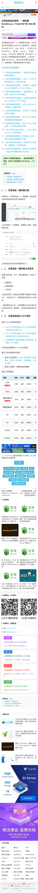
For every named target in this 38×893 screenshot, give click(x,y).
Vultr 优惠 (5, 872)
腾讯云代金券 (30, 872)
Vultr (27, 847)
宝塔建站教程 (8, 476)
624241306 (11, 628)
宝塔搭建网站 (20, 476)
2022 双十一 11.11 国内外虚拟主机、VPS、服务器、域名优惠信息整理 (28, 586)
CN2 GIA (17, 875)
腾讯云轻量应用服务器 (7, 854)
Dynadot (4, 858)
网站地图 (20, 884)
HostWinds (17, 851)
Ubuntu (4, 879)
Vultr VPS (17, 861)
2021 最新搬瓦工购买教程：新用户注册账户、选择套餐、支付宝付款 (20, 360)
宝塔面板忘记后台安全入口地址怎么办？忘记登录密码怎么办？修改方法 (10, 519)
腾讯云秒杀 (29, 861)
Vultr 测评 (17, 868)
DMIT (3, 861)
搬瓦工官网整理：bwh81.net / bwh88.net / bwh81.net (10, 493)
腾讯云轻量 (29, 868)
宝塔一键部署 (8, 472)
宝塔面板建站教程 (8, 68)
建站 (3, 7)
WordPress (17, 854)
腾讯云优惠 (5, 851)
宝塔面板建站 (23, 480)
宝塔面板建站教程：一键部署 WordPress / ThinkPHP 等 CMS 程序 (18, 24)
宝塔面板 (13, 480)
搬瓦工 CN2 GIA (31, 858)
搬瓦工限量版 (6, 868)
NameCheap (30, 854)
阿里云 (28, 851)
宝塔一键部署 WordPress (24, 472)
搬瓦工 (4, 847)
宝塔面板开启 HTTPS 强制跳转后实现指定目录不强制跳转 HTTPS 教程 (28, 562)
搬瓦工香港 (29, 879)
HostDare (17, 865)
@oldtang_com (12, 632)
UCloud (28, 865)
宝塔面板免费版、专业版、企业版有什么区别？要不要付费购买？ (28, 493)
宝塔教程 (31, 476)
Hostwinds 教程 (19, 858)
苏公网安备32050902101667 (21, 886)
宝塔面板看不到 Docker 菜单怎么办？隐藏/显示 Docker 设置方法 (28, 541)
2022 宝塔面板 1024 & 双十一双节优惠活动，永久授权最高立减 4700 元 (10, 586)
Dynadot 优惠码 (19, 879)
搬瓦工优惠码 (18, 872)
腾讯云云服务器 (7, 865)
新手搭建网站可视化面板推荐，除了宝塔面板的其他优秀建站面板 (28, 519)
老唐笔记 (19, 2)
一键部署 (24, 468)
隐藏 (13, 173)
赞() (19, 463)
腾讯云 (16, 847)
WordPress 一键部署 (11, 468)
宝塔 (31, 468)
